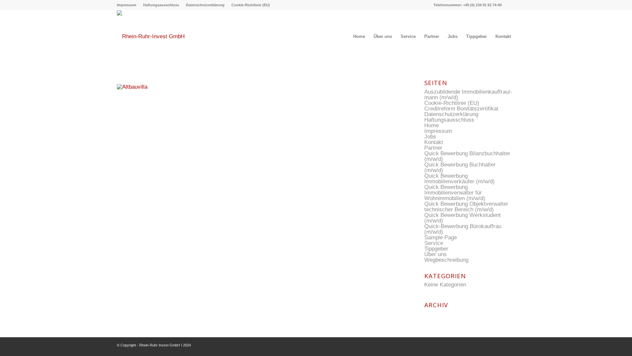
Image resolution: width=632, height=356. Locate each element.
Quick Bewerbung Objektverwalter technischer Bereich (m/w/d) (466, 207)
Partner (433, 148)
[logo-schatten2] (151, 36)
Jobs (430, 137)
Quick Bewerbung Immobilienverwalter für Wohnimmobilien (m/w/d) (454, 192)
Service (433, 243)
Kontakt (433, 142)
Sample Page (440, 237)
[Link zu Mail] (510, 5)
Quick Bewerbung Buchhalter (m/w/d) (460, 167)
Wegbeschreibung (446, 260)
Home (431, 125)
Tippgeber (436, 249)
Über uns (435, 254)
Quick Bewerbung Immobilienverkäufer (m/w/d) (459, 179)
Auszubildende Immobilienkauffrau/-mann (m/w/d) (468, 95)
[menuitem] (128, 5)
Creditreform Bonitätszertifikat (461, 108)
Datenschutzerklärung (205, 5)
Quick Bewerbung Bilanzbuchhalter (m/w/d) (467, 156)
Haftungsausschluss (161, 5)
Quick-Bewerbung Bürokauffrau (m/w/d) (462, 229)
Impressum (126, 5)
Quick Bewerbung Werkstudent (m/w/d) (462, 218)
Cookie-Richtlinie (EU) (250, 5)
